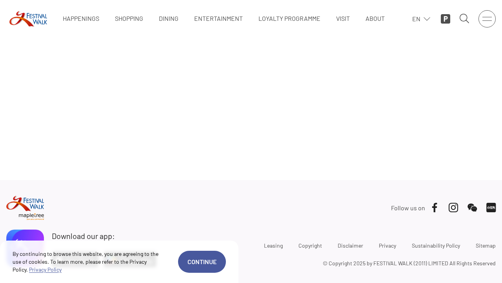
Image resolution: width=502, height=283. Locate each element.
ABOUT (375, 18)
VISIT (343, 18)
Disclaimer (350, 245)
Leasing (273, 245)
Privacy (387, 245)
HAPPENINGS (81, 18)
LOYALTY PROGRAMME (289, 18)
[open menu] (487, 19)
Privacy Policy (45, 269)
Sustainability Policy (436, 245)
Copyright (310, 245)
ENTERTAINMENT (218, 18)
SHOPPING (129, 18)
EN (416, 18)
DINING (168, 18)
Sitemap (486, 245)
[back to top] (465, 267)
